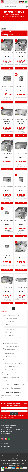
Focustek (21, 463)
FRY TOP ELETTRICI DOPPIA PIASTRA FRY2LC (7, 254)
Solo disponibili (5, 32)
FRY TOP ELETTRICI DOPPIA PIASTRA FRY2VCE (21, 288)
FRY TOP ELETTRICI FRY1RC (21, 187)
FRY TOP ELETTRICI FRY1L (7, 52)
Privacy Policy (22, 456)
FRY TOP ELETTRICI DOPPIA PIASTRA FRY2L (7, 221)
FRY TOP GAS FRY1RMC (21, 220)
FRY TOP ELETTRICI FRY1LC (21, 254)
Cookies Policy (12, 456)
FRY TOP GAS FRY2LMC (21, 153)
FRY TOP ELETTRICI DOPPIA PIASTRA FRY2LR (7, 120)
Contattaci (14, 458)
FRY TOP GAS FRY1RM (7, 153)
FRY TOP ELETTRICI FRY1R (21, 86)
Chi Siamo (4, 456)
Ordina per (4, 34)
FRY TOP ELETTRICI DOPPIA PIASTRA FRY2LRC (21, 120)
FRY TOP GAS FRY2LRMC (7, 86)
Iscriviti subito (14, 413)
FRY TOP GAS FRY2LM (7, 287)
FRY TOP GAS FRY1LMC (21, 52)
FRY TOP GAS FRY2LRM (7, 187)
